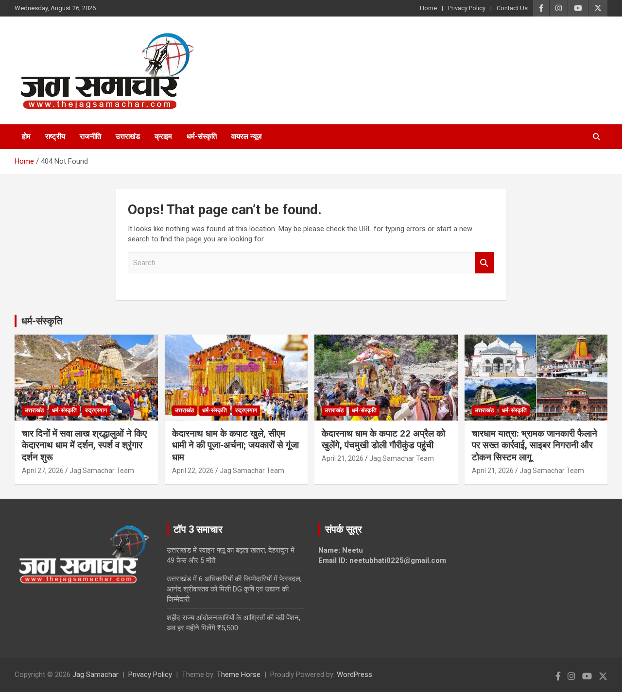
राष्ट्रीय (55, 136)
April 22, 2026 (193, 470)
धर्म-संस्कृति (202, 136)
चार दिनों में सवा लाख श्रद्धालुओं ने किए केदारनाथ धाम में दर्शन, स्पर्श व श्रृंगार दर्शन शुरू (84, 445)
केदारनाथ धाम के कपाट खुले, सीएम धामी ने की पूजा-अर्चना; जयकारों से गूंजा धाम (235, 445)
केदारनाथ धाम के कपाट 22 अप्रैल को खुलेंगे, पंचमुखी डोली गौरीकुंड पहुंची (383, 439)
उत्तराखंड (128, 136)
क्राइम (163, 136)
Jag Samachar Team (101, 470)
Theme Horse (238, 674)
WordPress (354, 674)
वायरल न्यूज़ (246, 136)
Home (428, 8)
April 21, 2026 (342, 458)
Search (484, 263)
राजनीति (90, 136)
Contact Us (512, 8)
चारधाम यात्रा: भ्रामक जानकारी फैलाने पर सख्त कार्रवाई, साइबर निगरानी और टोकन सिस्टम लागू (534, 445)
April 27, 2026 (43, 470)
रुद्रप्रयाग (96, 410)
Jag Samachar (95, 674)
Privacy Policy (466, 8)
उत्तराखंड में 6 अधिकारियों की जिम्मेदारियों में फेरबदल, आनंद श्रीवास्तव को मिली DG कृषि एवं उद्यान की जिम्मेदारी (234, 589)
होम (26, 136)
